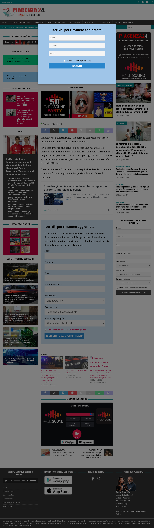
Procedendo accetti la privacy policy (78, 61)
